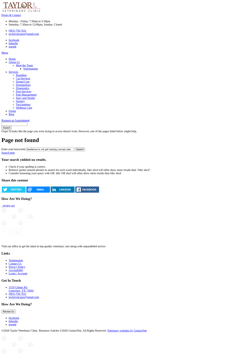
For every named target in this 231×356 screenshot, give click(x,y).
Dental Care (23, 81)
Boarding (21, 75)
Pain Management (26, 94)
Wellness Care (24, 107)
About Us (14, 62)
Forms (12, 111)
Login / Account (18, 273)
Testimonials (16, 260)
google (12, 46)
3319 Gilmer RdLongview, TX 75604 (21, 289)
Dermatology (23, 84)
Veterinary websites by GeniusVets (127, 330)
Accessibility (16, 270)
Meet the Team (24, 65)
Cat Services (23, 78)
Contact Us (15, 263)
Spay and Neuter (25, 97)
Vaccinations (23, 104)
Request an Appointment (15, 120)
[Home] (21, 11)
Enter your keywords (13, 149)
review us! (8, 205)
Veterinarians (30, 68)
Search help (8, 152)
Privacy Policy (17, 266)
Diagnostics (22, 88)
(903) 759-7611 (17, 30)
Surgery (20, 101)
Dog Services (23, 91)
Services (13, 71)
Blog (11, 114)
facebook (14, 40)
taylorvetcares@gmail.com (24, 33)
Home (12, 58)
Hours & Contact (11, 15)
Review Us (8, 311)
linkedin (13, 43)
